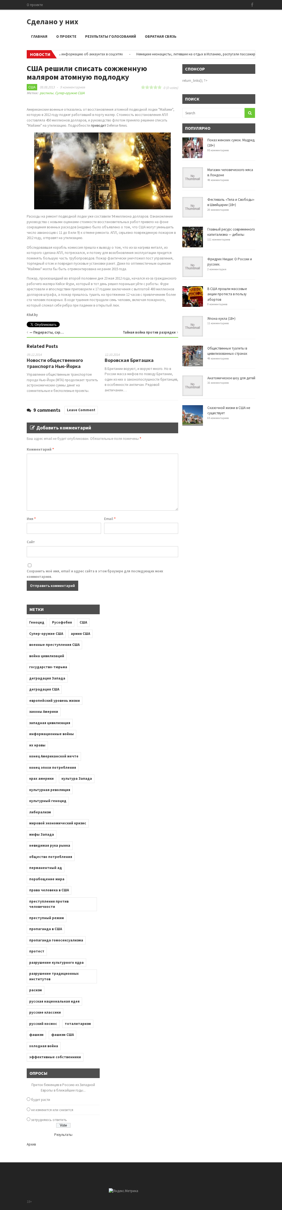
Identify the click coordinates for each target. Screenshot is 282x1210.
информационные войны (51, 734)
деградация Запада (47, 678)
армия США (80, 633)
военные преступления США (54, 644)
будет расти (40, 1099)
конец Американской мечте (53, 756)
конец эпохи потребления (52, 767)
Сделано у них (52, 21)
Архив (31, 1144)
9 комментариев (72, 87)
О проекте (35, 4)
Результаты (63, 1134)
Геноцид (36, 622)
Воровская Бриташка (129, 360)
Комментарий (40, 449)
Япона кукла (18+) (221, 318)
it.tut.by (32, 314)
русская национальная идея (54, 1001)
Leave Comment (81, 410)
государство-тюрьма (48, 667)
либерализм (40, 812)
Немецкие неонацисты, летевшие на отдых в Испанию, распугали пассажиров (182, 54)
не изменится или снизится (52, 1110)
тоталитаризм (78, 1023)
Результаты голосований (110, 36)
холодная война (43, 1046)
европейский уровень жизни (54, 700)
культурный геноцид (47, 800)
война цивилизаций (46, 656)
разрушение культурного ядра (56, 962)
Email (110, 518)
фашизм (36, 1034)
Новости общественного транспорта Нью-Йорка (55, 363)
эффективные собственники (55, 1057)
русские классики (45, 1012)
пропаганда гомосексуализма (56, 940)
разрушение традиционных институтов (54, 976)
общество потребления (50, 856)
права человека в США (49, 890)
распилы (46, 93)
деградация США (44, 689)
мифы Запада (41, 834)
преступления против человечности (49, 904)
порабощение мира (46, 879)
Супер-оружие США (70, 93)
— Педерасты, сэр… (46, 332)
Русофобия (62, 622)
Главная (39, 36)
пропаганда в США (45, 929)
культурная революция (49, 789)
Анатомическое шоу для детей (231, 378)
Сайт (31, 542)
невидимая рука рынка (49, 845)
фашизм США (62, 1034)
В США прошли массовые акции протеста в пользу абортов (227, 294)
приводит (98, 125)
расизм (35, 990)
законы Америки (43, 711)
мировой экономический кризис (57, 823)
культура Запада (76, 778)
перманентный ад (45, 867)
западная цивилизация (49, 723)
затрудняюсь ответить (49, 1119)
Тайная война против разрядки (149, 332)
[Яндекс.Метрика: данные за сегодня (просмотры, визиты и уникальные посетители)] (123, 1191)
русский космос (43, 1023)
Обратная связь (161, 36)
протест (36, 951)
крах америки (41, 778)
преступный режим (46, 918)
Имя (31, 518)
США (32, 87)
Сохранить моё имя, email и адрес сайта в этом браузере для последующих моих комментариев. (95, 574)
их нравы (37, 745)
